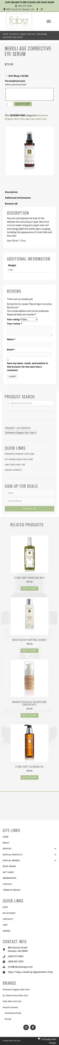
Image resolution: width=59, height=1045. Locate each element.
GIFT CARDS (8, 872)
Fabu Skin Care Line (15, 464)
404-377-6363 (25, 5)
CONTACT (7, 884)
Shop (5, 907)
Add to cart (23, 103)
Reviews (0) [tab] (11, 203)
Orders (6, 931)
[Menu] (49, 21)
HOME (6, 836)
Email (11, 349)
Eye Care (30, 118)
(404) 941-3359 (15, 961)
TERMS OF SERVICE (11, 890)
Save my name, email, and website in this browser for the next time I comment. (27, 367)
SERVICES (7, 848)
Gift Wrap (18, 75)
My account (9, 913)
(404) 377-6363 (15, 956)
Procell (8, 1019)
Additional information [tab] (18, 197)
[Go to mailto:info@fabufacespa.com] (5, 966)
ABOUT (6, 842)
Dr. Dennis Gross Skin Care (19, 459)
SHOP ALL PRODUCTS (12, 854)
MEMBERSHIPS (9, 878)
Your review (14, 323)
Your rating (14, 319)
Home (5, 33)
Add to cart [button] (29, 588)
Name (11, 339)
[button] (37, 9)
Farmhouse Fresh (13, 1013)
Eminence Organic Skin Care (23, 33)
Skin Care (41, 118)
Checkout (8, 919)
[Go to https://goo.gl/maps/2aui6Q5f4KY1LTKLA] (5, 949)
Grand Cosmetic (13, 470)
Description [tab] (11, 192)
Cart (5, 925)
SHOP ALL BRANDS (11, 860)
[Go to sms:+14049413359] (5, 961)
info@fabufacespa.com (20, 966)
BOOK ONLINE (9, 866)
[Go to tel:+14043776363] (5, 956)
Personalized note (15, 80)
